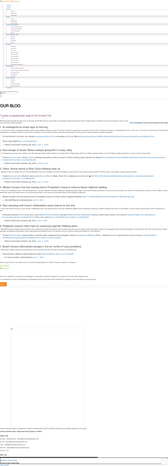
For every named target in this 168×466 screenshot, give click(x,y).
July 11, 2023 (43, 144)
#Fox (53, 136)
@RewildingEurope (126, 196)
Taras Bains (134, 123)
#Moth (57, 214)
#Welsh (42, 214)
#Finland (70, 136)
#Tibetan (31, 157)
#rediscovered (73, 214)
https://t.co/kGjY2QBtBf (91, 196)
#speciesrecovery (83, 136)
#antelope (111, 157)
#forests (5, 237)
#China (104, 157)
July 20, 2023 (43, 163)
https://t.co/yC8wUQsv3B (26, 160)
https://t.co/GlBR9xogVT (25, 178)
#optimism (118, 136)
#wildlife (100, 136)
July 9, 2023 (42, 220)
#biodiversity (108, 136)
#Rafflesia (91, 235)
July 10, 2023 (38, 200)
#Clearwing (49, 214)
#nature (93, 136)
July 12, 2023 (43, 182)
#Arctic (48, 136)
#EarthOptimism (48, 254)
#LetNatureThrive (147, 136)
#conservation (16, 157)
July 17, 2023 (43, 241)
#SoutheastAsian (150, 235)
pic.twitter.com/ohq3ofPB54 (78, 217)
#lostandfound (149, 214)
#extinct (21, 214)
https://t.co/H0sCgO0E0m (27, 141)
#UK (92, 176)
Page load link (4, 465)
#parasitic (113, 235)
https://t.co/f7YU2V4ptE (65, 254)
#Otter (66, 176)
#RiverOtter (98, 176)
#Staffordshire (86, 214)
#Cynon (42, 176)
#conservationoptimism (131, 136)
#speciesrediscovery (136, 214)
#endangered (40, 136)
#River (48, 176)
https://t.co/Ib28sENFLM (58, 217)
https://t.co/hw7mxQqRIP (51, 237)
